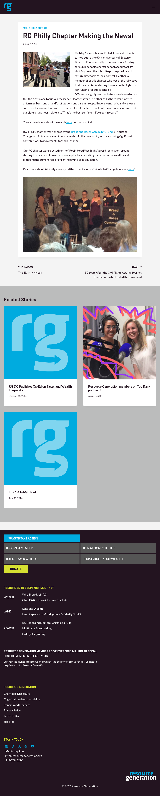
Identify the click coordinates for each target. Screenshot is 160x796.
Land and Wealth (32, 608)
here (69, 122)
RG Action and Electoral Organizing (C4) (46, 622)
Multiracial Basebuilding (37, 628)
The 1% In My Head (30, 269)
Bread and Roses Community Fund (92, 131)
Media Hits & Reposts (35, 28)
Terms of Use (12, 716)
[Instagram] (6, 746)
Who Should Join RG (34, 594)
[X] (19, 746)
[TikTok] (13, 746)
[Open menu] (153, 7)
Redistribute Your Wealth (103, 559)
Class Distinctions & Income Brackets (45, 600)
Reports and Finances (17, 705)
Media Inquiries (14, 751)
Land (7, 611)
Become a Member (19, 548)
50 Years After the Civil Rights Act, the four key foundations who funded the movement (113, 272)
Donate (16, 569)
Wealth (9, 597)
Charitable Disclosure (17, 693)
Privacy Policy (12, 710)
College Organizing (33, 634)
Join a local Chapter (99, 548)
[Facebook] (26, 746)
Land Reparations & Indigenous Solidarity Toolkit (51, 614)
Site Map (9, 721)
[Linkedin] (32, 746)
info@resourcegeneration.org (23, 755)
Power (9, 628)
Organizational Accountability (22, 699)
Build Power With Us (21, 559)
